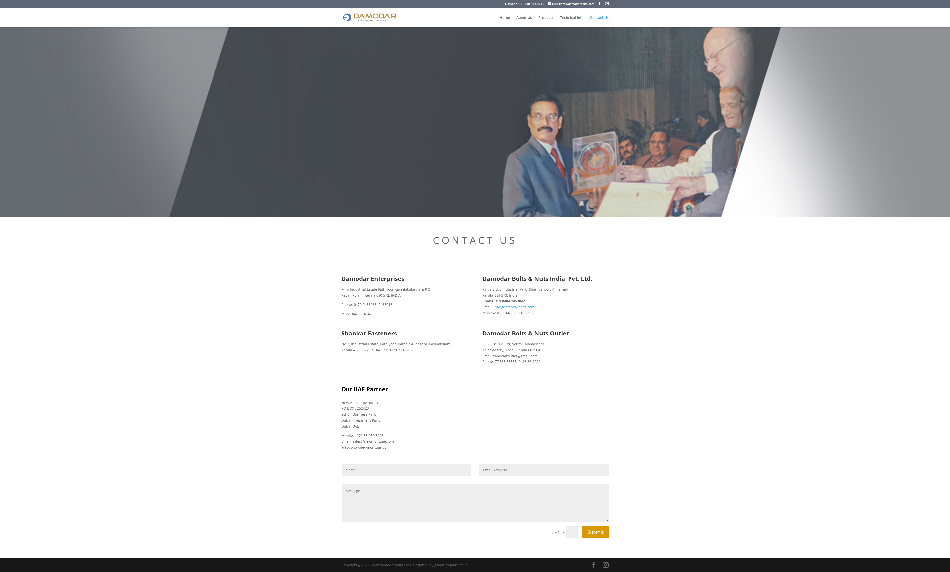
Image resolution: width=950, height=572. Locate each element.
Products (546, 18)
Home (505, 18)
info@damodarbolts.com (514, 307)
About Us (524, 18)
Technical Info (572, 18)
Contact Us (599, 18)
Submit (595, 532)
